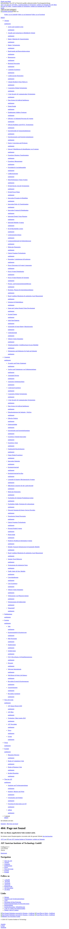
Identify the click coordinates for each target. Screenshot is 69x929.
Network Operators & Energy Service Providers (21, 510)
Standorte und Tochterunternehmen (18, 785)
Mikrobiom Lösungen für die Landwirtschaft (20, 485)
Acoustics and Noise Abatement (17, 363)
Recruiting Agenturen (14, 693)
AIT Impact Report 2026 (15, 706)
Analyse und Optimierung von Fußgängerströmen (22, 369)
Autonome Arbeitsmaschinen (16, 381)
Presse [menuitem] (6, 742)
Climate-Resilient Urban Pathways (17, 82)
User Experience (12, 583)
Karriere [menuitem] (6, 620)
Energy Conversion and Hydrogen (17, 143)
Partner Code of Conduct (11, 910)
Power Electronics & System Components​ (20, 265)
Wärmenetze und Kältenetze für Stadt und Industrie (22, 351)
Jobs (9, 626)
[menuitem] (36, 24)
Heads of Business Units (15, 767)
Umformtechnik (12, 332)
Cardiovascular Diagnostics (15, 75)
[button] (2, 8)
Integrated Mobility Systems (16, 222)
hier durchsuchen (47, 836)
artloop (10, 810)
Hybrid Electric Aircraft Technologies (18, 186)
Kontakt (6, 872)
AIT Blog (10, 712)
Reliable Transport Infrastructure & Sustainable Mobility (24, 547)
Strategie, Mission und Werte (16, 791)
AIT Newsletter (12, 724)
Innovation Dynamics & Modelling (18, 198)
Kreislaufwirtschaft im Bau (15, 473)
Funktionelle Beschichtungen (16, 449)
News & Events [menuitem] (8, 700)
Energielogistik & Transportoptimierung (19, 131)
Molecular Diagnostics (14, 247)
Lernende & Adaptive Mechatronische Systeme (21, 479)
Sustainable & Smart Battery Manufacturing (20, 326)
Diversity (10, 663)
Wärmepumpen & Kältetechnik (17, 602)
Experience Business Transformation (18, 155)
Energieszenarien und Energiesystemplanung (20, 137)
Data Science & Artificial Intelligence (18, 100)
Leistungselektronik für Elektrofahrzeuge (19, 241)
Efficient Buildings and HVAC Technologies (20, 124)
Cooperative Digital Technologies (17, 88)
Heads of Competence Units (16, 761)
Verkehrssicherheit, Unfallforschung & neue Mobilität (23, 345)
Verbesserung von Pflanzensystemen (18, 596)
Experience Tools (13, 443)
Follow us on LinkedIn (10, 14)
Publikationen (8, 865)
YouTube (7, 881)
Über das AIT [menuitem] (8, 779)
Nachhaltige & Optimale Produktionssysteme (20, 498)
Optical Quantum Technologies (17, 253)
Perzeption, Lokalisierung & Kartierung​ (19, 259)
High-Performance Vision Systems (17, 179)
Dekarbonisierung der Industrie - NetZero (19, 412)
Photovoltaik (11, 534)
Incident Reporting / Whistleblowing (14, 907)
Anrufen (3, 924)
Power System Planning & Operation (18, 277)
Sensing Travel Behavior (15, 559)
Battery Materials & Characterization (18, 39)
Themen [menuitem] (6, 20)
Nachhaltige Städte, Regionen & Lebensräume (21, 504)
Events (10, 736)
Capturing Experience (14, 69)
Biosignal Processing (14, 63)
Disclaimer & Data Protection (12, 902)
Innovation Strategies (14, 461)
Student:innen (12, 644)
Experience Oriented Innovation (17, 436)
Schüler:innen (12, 651)
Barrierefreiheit (8, 905)
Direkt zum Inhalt (6, 1)
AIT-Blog (7, 889)
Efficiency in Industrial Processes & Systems (20, 118)
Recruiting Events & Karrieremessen (18, 681)
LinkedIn (7, 880)
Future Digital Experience (15, 455)
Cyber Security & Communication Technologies (21, 94)
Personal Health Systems (15, 528)
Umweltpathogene (13, 577)
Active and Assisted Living (15, 27)
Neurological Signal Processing (17, 516)
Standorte (3, 927)
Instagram (7, 884)
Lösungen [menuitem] (7, 357)
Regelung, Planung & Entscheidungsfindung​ (20, 290)
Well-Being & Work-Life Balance (17, 675)
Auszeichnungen (12, 687)
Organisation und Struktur (15, 797)
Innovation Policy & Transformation (18, 204)
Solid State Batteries (13, 320)
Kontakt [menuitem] (6, 748)
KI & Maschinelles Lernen (15, 228)
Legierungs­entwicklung (14, 235)
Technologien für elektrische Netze (18, 565)
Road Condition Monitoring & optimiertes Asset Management (25, 296)
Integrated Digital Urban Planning (17, 216)
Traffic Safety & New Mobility (16, 571)
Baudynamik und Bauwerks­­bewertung (19, 51)
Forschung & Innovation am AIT (17, 804)
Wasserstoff (11, 608)
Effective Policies (13, 418)
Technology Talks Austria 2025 (17, 718)
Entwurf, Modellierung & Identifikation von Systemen (23, 149)
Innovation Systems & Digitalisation (18, 210)
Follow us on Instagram (24, 14)
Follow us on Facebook (38, 14)
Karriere (6, 870)
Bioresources (11, 57)
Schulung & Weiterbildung (15, 302)
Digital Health (12, 106)
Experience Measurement (15, 161)
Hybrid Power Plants (14, 192)
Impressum (4, 853)
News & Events (8, 869)
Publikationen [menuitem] (8, 614)
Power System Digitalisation (16, 271)
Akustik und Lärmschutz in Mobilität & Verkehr (21, 33)
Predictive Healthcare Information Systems (20, 540)
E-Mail (3, 926)
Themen (6, 862)
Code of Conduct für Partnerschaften (14, 908)
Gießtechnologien (13, 173)
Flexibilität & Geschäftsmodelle (17, 167)
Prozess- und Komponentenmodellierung (19, 284)
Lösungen (7, 864)
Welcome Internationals (14, 669)
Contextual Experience (14, 388)
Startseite (3, 824)
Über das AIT (8, 861)
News (9, 730)
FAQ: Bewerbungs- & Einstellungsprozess (20, 657)
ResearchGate (8, 886)
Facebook (7, 883)
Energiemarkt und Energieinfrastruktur (19, 430)
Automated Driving (13, 375)
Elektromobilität (12, 424)
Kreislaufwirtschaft (13, 467)
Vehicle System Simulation (15, 339)
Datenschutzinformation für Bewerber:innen (16, 903)
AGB (5, 900)
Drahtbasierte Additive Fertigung (17, 112)
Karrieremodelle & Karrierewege (17, 632)
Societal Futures (12, 314)
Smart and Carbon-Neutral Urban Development (21, 308)
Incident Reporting (13, 773)
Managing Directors (13, 755)
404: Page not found (12, 824)
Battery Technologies (14, 45)
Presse (6, 867)
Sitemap (6, 897)
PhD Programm (12, 638)
